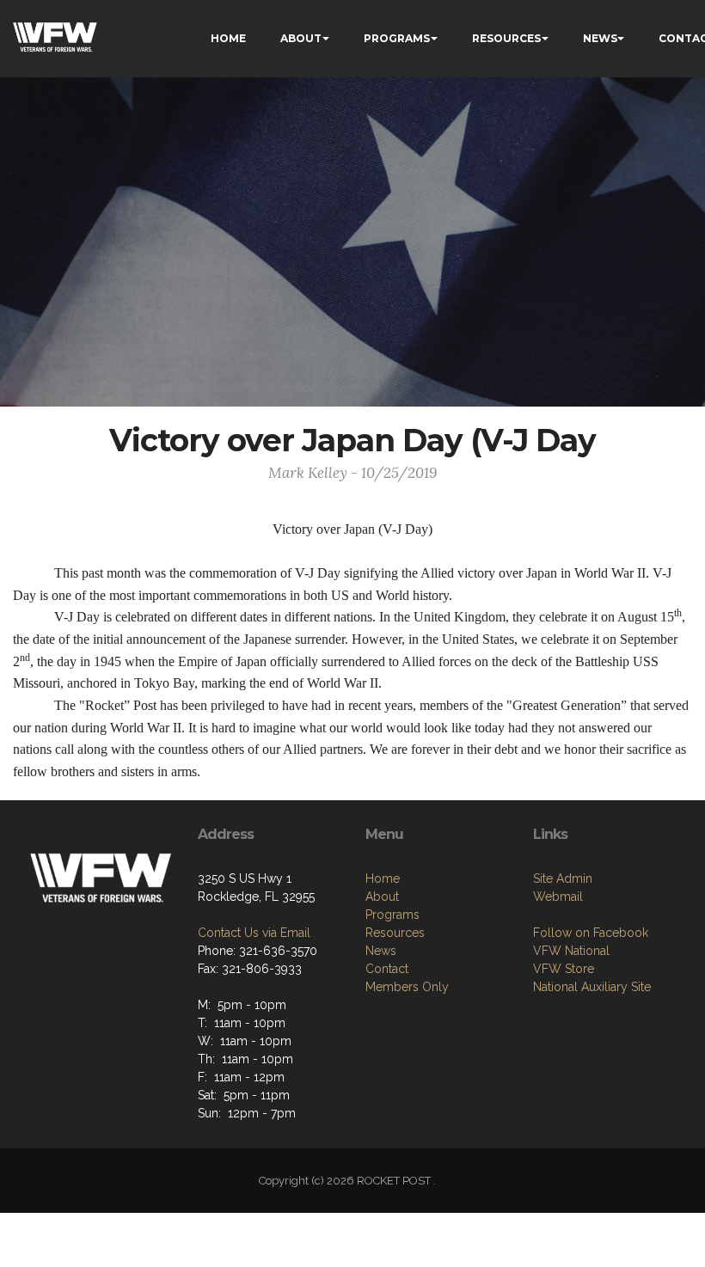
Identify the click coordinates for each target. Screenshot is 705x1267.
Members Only (407, 987)
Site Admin (562, 878)
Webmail (558, 896)
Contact (386, 969)
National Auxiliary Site (592, 987)
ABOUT (301, 38)
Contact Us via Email (254, 933)
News (380, 951)
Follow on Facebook (590, 933)
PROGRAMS (397, 38)
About (382, 896)
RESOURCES (506, 38)
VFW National (571, 951)
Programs (392, 914)
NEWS (600, 38)
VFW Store (563, 969)
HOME (228, 38)
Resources (395, 933)
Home (382, 878)
